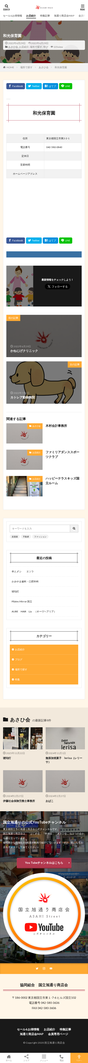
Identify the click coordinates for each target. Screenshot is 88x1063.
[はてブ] (50, 86)
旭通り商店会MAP (64, 15)
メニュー (44, 1060)
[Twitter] (34, 86)
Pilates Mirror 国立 (22, 601)
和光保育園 (61, 67)
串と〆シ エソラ (23, 571)
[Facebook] (15, 86)
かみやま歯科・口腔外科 (25, 581)
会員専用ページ (58, 1034)
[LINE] (65, 86)
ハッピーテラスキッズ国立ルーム (62, 480)
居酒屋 (15, 536)
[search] (74, 529)
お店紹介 (31, 15)
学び (45, 46)
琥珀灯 (15, 591)
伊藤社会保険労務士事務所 (19, 800)
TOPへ (79, 1060)
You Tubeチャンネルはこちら (44, 862)
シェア (26, 1060)
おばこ (50, 800)
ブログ (18, 659)
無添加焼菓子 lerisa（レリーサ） (64, 760)
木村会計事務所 (56, 425)
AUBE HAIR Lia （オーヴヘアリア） (34, 611)
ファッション (40, 536)
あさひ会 (13, 46)
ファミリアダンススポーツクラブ (62, 454)
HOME (10, 67)
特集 (17, 679)
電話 (62, 1060)
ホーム (9, 1060)
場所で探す (36, 46)
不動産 (26, 536)
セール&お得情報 (12, 15)
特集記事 (45, 15)
